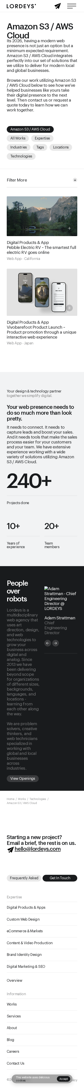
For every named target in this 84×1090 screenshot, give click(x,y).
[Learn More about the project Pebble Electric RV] (42, 228)
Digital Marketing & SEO (26, 966)
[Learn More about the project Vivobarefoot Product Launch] (42, 307)
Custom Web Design (23, 919)
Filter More (17, 180)
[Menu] (71, 6)
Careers (13, 1052)
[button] (63, 1079)
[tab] (47, 643)
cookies (21, 1080)
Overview (14, 981)
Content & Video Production (29, 943)
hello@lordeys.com (38, 849)
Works (12, 1004)
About (12, 1028)
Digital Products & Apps (26, 908)
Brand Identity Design (24, 955)
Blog (10, 1040)
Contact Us (15, 1063)
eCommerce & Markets (25, 931)
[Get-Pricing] (58, 7)
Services (14, 1016)
